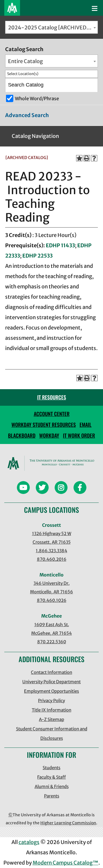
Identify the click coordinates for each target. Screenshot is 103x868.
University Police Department (51, 681)
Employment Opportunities (51, 691)
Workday (49, 435)
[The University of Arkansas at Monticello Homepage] (12, 8)
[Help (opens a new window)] (94, 158)
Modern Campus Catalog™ (65, 862)
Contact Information (51, 672)
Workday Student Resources (43, 424)
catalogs (29, 842)
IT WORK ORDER (79, 435)
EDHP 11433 (60, 245)
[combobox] (51, 27)
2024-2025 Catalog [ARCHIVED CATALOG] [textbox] (53, 27)
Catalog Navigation (35, 136)
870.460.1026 (51, 600)
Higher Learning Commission (68, 822)
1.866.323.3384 (51, 550)
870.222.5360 (51, 641)
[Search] (91, 85)
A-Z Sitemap (51, 719)
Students (51, 767)
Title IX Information (51, 710)
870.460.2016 (51, 559)
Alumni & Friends (52, 786)
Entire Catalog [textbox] (25, 61)
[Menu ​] (94, 8)
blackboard (21, 435)
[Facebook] (80, 488)
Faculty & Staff (51, 777)
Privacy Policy (51, 700)
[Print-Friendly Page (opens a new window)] (87, 158)
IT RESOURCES (51, 397)
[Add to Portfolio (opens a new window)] (79, 158)
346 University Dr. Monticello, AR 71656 (51, 587)
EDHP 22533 (37, 255)
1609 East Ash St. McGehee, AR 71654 (51, 629)
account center (52, 413)
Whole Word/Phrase (37, 98)
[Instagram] (61, 488)
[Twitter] (42, 488)
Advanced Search (27, 115)
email (86, 424)
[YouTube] (23, 488)
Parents (51, 796)
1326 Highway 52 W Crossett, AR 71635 (51, 538)
